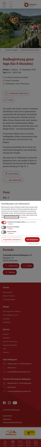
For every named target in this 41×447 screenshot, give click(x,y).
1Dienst (10, 224)
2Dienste (10, 233)
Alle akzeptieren (32, 240)
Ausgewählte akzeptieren (12, 240)
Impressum (23, 217)
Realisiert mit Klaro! (33, 244)
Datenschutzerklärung (11, 217)
